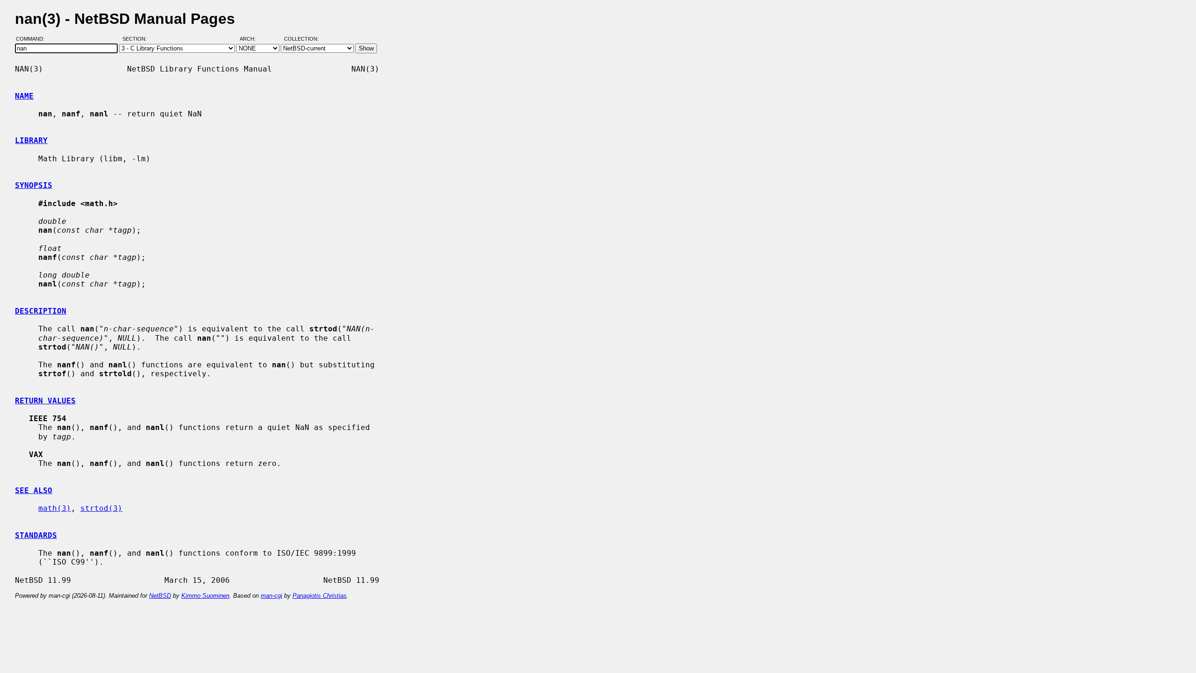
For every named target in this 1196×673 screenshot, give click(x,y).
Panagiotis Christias (319, 595)
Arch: (252, 39)
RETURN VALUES (45, 400)
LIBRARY (31, 140)
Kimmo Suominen (205, 595)
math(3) (54, 508)
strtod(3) (101, 508)
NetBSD (160, 595)
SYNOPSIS (33, 185)
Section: (136, 39)
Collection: (301, 39)
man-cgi (271, 595)
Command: (33, 39)
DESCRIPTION (40, 311)
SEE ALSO (33, 490)
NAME (24, 96)
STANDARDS (36, 535)
